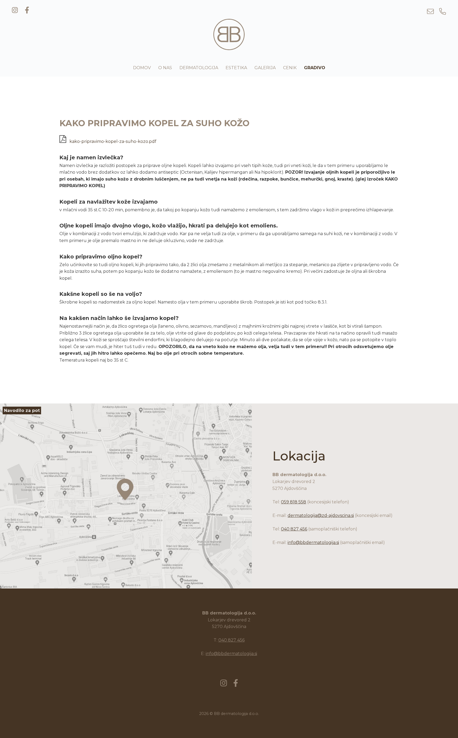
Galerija (265, 67)
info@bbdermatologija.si (313, 542)
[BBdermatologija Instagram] (14, 10)
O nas (165, 67)
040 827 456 (294, 528)
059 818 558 (293, 501)
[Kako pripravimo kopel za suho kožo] (229, 47)
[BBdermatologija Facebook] (27, 10)
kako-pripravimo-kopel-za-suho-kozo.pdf (112, 141)
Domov (142, 67)
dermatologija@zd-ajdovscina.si (321, 515)
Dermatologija (198, 67)
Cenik (290, 67)
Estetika (236, 67)
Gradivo (314, 67)
